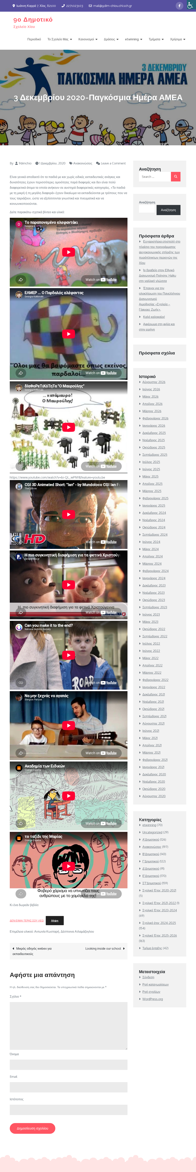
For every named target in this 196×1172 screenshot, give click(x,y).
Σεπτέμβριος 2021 (154, 716)
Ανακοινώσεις (82, 163)
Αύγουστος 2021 (153, 723)
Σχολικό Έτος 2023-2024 (159, 910)
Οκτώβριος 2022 (153, 629)
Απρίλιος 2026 (152, 404)
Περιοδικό (34, 39)
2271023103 (74, 6)
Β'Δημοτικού (150, 854)
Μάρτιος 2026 (151, 411)
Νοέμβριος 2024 (153, 520)
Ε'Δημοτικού (150, 876)
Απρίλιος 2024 (152, 556)
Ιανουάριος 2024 (153, 578)
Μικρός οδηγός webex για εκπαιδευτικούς (32, 951)
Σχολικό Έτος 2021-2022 (159, 903)
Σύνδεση (148, 977)
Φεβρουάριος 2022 (155, 680)
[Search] (175, 176)
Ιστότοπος (17, 1099)
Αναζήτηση (147, 202)
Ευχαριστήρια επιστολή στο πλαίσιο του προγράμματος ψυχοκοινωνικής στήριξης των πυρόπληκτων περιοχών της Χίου (159, 252)
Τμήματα (154, 39)
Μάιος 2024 (150, 549)
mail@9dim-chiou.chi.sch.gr (112, 6)
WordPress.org (152, 999)
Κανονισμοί (86, 39)
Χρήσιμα (176, 39)
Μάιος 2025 (150, 476)
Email (13, 1077)
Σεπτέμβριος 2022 (154, 636)
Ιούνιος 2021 (150, 731)
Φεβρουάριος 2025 (155, 498)
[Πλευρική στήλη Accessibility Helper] (191, 4)
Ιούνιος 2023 (151, 614)
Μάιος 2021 (150, 738)
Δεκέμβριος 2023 (154, 585)
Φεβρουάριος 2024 (155, 571)
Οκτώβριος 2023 (153, 600)
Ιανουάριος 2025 (153, 505)
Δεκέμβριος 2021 (153, 694)
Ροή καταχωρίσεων (155, 984)
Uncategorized (152, 832)
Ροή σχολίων (151, 992)
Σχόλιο (15, 996)
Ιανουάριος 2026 (153, 426)
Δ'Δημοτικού (150, 868)
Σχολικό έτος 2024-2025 (159, 923)
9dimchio (25, 163)
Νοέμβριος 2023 (153, 593)
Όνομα (14, 1054)
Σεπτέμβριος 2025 (154, 455)
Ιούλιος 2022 (151, 643)
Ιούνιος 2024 (151, 542)
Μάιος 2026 (150, 396)
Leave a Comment (111, 163)
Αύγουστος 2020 (154, 796)
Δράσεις (109, 39)
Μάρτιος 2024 (152, 564)
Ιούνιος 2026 (151, 389)
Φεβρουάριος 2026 (155, 418)
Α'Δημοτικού (150, 839)
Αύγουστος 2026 (153, 382)
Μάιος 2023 (150, 622)
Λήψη (54, 920)
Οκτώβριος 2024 (153, 527)
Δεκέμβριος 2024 (154, 513)
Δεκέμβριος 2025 (154, 433)
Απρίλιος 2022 (152, 665)
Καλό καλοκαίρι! (154, 317)
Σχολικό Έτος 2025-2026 (159, 935)
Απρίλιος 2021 (152, 745)
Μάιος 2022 (150, 658)
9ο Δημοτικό (33, 19)
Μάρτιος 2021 (151, 752)
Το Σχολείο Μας (58, 39)
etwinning (132, 39)
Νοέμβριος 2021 (153, 702)
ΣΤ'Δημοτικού (151, 883)
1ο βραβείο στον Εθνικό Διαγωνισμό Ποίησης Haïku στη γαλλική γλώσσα (157, 275)
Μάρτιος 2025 (151, 491)
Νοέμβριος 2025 (153, 440)
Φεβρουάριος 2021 (154, 760)
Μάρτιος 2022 (151, 673)
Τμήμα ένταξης (152, 948)
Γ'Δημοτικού (150, 861)
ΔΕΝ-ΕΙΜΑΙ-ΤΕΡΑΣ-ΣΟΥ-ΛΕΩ (27, 920)
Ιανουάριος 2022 (153, 687)
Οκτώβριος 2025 (153, 447)
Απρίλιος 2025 (152, 484)
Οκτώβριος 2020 (153, 789)
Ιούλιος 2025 (151, 462)
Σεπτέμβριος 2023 (154, 607)
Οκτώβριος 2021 (153, 709)
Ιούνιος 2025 (151, 469)
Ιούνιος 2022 (151, 651)
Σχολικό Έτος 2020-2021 (159, 890)
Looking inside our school (103, 948)
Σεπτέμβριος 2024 (154, 534)
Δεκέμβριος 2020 (154, 774)
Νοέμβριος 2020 (153, 782)
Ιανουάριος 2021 (153, 767)
